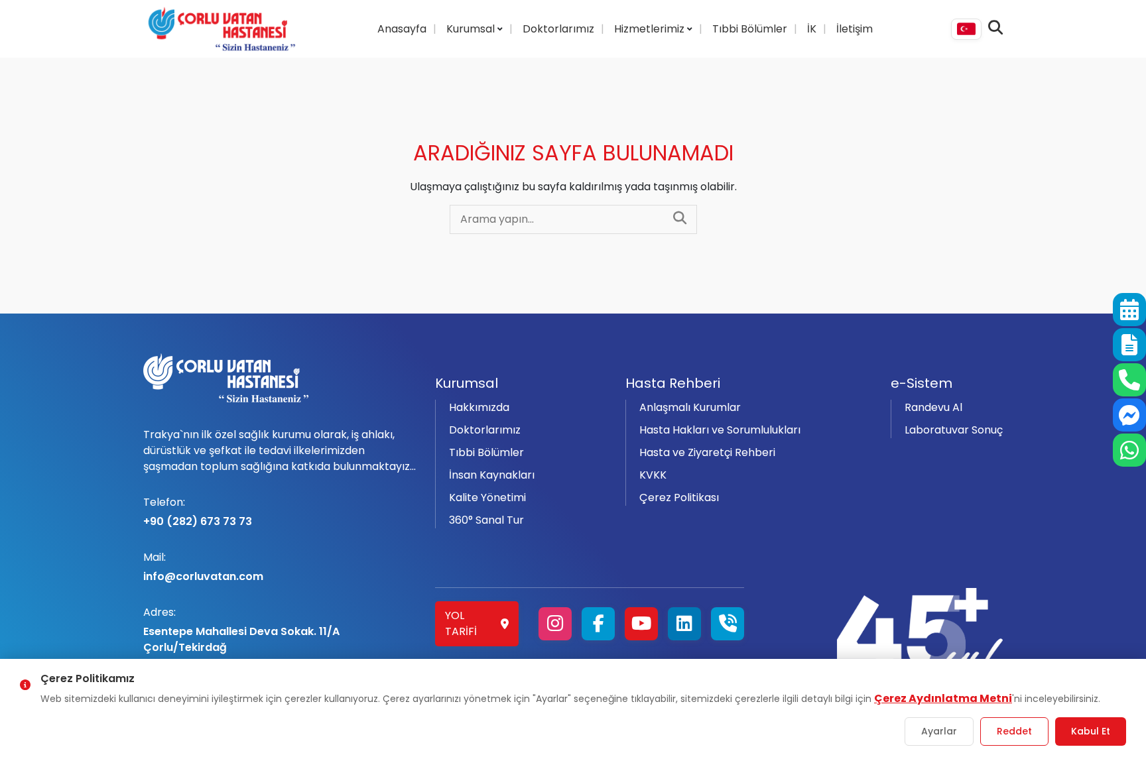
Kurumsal (471, 28)
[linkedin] (684, 623)
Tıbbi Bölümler (749, 28)
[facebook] (598, 623)
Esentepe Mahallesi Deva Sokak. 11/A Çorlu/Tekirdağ (241, 630)
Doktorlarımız (558, 28)
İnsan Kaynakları (492, 475)
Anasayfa (401, 28)
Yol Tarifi (461, 623)
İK (811, 28)
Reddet (1014, 731)
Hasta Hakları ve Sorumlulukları (719, 430)
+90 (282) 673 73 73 (197, 512)
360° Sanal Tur (486, 520)
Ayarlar (939, 731)
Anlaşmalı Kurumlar (690, 407)
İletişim (854, 28)
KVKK (653, 475)
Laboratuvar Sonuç (954, 430)
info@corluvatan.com (203, 567)
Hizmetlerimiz (650, 28)
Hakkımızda (479, 407)
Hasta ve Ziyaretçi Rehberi (707, 452)
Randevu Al (933, 407)
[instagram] (555, 623)
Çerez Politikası (679, 497)
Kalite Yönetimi (487, 497)
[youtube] (641, 623)
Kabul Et (1090, 731)
